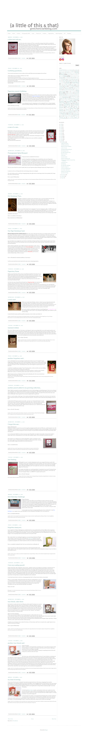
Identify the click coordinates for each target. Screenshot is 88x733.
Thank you (63, 114)
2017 (61, 125)
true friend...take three (15, 601)
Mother (71, 96)
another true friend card (16, 643)
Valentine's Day (62, 117)
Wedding (64, 118)
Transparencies (66, 116)
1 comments (23, 58)
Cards (33, 33)
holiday (60, 89)
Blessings (62, 73)
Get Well (70, 86)
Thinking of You (76, 115)
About (13, 33)
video (68, 117)
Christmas (61, 77)
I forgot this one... (14, 424)
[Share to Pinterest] (34, 58)
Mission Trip (69, 95)
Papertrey (61, 101)
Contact (18, 33)
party (77, 101)
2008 (61, 139)
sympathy (61, 112)
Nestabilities (65, 97)
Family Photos (75, 82)
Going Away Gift (75, 87)
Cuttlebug (64, 79)
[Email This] (29, 58)
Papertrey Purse (13, 271)
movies (60, 97)
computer (77, 77)
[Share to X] (31, 58)
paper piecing (73, 100)
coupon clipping (71, 78)
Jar (68, 91)
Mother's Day (75, 96)
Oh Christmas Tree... (15, 196)
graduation (61, 88)
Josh (75, 91)
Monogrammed (66, 96)
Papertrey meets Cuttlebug (17, 91)
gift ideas (66, 87)
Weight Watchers (76, 118)
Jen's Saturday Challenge (16, 497)
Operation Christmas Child (65, 99)
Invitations (72, 90)
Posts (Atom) (15, 720)
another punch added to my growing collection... (24, 388)
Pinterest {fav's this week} (68, 105)
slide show (67, 110)
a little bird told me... (15, 39)
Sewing (67, 109)
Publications (75, 106)
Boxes (77, 73)
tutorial (72, 116)
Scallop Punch (73, 108)
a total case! (12, 299)
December (63, 142)
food (77, 85)
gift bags (74, 86)
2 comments (23, 145)
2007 (61, 140)
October (62, 176)
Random (69, 33)
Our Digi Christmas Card (16, 231)
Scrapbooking (61, 109)
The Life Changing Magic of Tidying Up (65, 115)
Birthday (77, 72)
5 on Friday (76, 70)
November (63, 174)
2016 (61, 127)
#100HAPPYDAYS (62, 70)
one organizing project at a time (72, 98)
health (72, 88)
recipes (76, 107)
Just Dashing (12, 459)
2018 (61, 124)
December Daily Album (74, 79)
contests (66, 78)
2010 (61, 136)
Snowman (71, 110)
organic (72, 99)
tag (65, 112)
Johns (30, 690)
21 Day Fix (71, 70)
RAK (67, 107)
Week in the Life (69, 118)
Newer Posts (10, 718)
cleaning (73, 77)
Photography (67, 104)
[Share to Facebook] (32, 58)
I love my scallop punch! (16, 565)
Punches (61, 107)
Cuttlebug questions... (15, 71)
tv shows (76, 116)
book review (73, 73)
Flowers (72, 85)
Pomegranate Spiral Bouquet (18, 153)
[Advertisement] (32, 64)
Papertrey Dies (70, 101)
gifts (70, 87)
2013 (61, 131)
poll (74, 105)
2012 (61, 133)
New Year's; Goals (74, 97)
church (66, 77)
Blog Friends (68, 73)
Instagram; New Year (66, 90)
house (75, 89)
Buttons (61, 74)
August (62, 177)
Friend (65, 86)
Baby (77, 71)
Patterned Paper (62, 102)
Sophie (76, 110)
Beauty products (62, 72)
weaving (60, 118)
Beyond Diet (72, 72)
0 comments (23, 223)
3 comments (23, 114)
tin (61, 116)
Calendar (69, 74)
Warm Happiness (74, 117)
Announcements (67, 71)
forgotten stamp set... (15, 527)
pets (75, 102)
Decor (60, 80)
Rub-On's (66, 108)
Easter (64, 81)
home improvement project (68, 89)
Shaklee (73, 109)
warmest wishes (13, 328)
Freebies (44, 33)
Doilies (75, 80)
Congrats (61, 78)
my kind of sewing (14, 679)
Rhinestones (61, 108)
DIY (65, 33)
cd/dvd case (72, 76)
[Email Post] (27, 58)
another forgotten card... (16, 358)
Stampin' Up (71, 111)
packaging (62, 100)
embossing (69, 81)
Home (9, 33)
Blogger (46, 729)
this (31, 161)
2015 (61, 128)
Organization (51, 33)
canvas (61, 76)
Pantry (67, 100)
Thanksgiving (75, 114)
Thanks (70, 114)
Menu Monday (62, 95)
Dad (68, 79)
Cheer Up (76, 76)
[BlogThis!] (30, 58)
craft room (76, 78)
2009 (61, 137)
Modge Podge (74, 95)
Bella (67, 72)
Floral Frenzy (66, 85)
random (71, 107)
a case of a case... (13, 127)
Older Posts (54, 718)
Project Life (38, 33)
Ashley (72, 71)
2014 (61, 130)
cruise (60, 79)
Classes (69, 77)
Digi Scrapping (59, 33)
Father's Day (67, 84)
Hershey (76, 88)
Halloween (67, 88)
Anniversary (61, 71)
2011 (61, 134)
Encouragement (75, 81)
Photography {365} (26, 33)
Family (68, 82)
